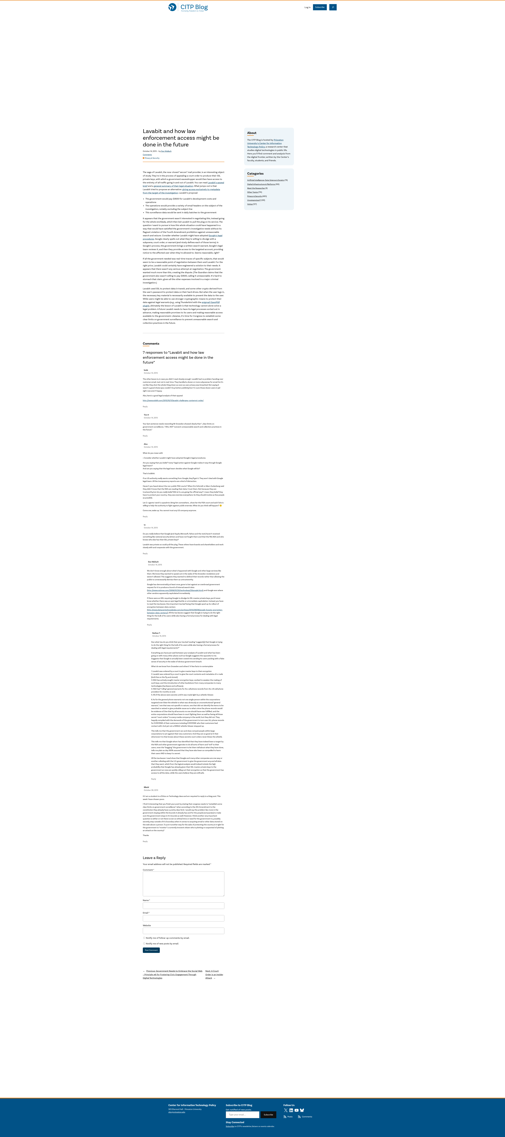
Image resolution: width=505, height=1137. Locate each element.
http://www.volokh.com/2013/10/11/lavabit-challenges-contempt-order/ (173, 400)
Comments (147, 155)
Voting (250, 204)
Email (146, 912)
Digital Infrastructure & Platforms (261, 184)
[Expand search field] (333, 7)
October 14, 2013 (151, 373)
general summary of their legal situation (173, 186)
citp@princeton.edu (176, 1112)
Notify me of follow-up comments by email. (168, 938)
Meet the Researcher (256, 188)
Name (146, 900)
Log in (307, 7)
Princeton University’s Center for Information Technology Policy (265, 143)
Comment (148, 869)
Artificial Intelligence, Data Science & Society (265, 180)
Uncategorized (253, 200)
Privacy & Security (152, 158)
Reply (145, 406)
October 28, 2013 (151, 790)
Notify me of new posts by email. (162, 943)
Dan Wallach (166, 151)
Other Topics (252, 192)
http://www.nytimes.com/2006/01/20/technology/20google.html (175, 590)
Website (147, 925)
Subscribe (320, 7)
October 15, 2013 (159, 636)
